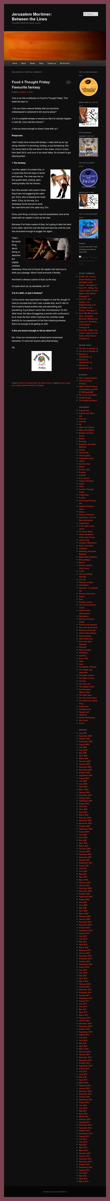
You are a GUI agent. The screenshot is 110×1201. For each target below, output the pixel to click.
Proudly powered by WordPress (55, 1191)
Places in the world (87, 593)
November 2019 (85, 925)
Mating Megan (85, 559)
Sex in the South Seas (88, 627)
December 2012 (85, 1158)
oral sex (82, 579)
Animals (82, 421)
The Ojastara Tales (86, 686)
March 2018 (83, 981)
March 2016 (83, 1049)
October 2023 (84, 798)
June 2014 (83, 1108)
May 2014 (83, 1111)
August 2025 (84, 744)
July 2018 (83, 970)
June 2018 (83, 972)
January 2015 (84, 1088)
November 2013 (85, 1128)
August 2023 (84, 803)
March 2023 (83, 815)
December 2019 (85, 922)
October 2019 (84, 927)
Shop (41, 63)
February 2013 (85, 1153)
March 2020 (83, 913)
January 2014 (84, 1122)
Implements (84, 523)
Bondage (82, 441)
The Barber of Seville (87, 667)
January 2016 (84, 1054)
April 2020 (83, 910)
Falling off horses (86, 481)
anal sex (62, 383)
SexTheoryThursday (87, 630)
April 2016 (83, 1046)
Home (14, 63)
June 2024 (83, 783)
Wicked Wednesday (87, 717)
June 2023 (83, 809)
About (23, 63)
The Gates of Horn (86, 675)
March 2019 (83, 947)
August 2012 (84, 1170)
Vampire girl (84, 712)
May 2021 (83, 874)
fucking (82, 497)
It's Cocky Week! (86, 531)
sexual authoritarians (87, 633)
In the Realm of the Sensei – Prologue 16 (88, 324)
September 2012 (85, 1167)
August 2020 (84, 899)
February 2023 (85, 817)
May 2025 (83, 753)
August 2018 (84, 967)
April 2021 (83, 876)
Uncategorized (85, 709)
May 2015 (83, 1077)
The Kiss (82, 681)
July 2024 (83, 781)
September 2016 (85, 1032)
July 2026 (83, 733)
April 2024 (83, 786)
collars (82, 461)
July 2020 (83, 902)
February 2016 (85, 1051)
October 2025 (84, 738)
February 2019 (85, 950)
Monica (82, 562)
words (81, 723)
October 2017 (84, 995)
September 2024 (85, 775)
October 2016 (84, 1029)
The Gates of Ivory (45, 383)
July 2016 (83, 1037)
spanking (83, 655)
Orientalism (84, 585)
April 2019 (83, 944)
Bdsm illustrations (86, 430)
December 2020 (85, 888)
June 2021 (83, 871)
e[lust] (81, 466)
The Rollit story (85, 695)
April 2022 (83, 843)
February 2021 (85, 882)
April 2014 (83, 1113)
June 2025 (83, 750)
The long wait (84, 684)
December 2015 (85, 1057)
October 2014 (84, 1096)
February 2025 (85, 761)
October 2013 (84, 1130)
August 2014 (84, 1102)
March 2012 (83, 1181)
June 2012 (83, 1173)
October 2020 (84, 893)
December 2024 (85, 767)
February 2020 (85, 916)
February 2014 (85, 1119)
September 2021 (85, 862)
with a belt (83, 720)
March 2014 (83, 1116)
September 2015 (85, 1065)
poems (82, 596)
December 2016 (85, 1023)
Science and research (88, 624)
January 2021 (84, 885)
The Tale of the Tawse (88, 698)
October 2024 (84, 772)
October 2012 (84, 1164)
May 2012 (83, 1175)
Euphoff (82, 475)
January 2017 (84, 1020)
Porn (81, 599)
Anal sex (82, 418)
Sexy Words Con (86, 638)
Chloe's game (84, 455)
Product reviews (85, 602)
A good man (84, 410)
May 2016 (83, 1043)
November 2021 (85, 857)
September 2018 (85, 964)
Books (32, 63)
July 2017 (83, 1003)
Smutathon (83, 652)
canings (18, 385)
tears (81, 664)
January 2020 (84, 919)
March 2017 (83, 1015)
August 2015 (84, 1068)
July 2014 (83, 1105)
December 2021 (85, 854)
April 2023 (83, 812)
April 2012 (83, 1178)
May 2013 (83, 1144)
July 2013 (83, 1139)
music (81, 571)
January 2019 (84, 953)
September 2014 (85, 1099)
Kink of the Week (86, 545)
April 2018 (83, 978)
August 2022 (84, 831)
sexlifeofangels (85, 397)
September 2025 (85, 741)
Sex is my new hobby (88, 395)
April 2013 (83, 1147)
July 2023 (83, 806)
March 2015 (83, 1082)
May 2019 (83, 941)
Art (80, 424)
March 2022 (83, 846)
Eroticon (82, 472)
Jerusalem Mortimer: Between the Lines (32, 16)
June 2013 (83, 1142)
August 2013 (84, 1136)
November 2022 (85, 823)
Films (81, 486)
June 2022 (83, 837)
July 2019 (83, 936)
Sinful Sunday (85, 650)
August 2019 (84, 933)
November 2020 (85, 891)
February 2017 (85, 1018)
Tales (81, 661)
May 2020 (83, 908)
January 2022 (84, 851)
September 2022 (85, 829)
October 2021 (84, 860)
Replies (40, 385)
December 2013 (85, 1125)
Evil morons (84, 478)
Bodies (82, 438)
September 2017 (85, 998)
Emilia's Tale (84, 469)
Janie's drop (84, 540)
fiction (81, 483)
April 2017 (83, 1012)
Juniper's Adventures (88, 542)
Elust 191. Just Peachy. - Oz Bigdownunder (85, 302)
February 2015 (85, 1085)
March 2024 (83, 789)
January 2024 (84, 792)
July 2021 (83, 868)
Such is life (83, 658)
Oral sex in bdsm (86, 582)
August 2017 (84, 1001)
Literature (83, 548)
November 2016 (85, 1026)
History (82, 511)
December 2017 (85, 989)
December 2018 (85, 956)
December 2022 (85, 820)
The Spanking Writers (88, 400)
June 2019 (83, 939)
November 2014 (85, 1094)
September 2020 (85, 896)
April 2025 (83, 755)
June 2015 (83, 1074)
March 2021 (83, 879)
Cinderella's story (86, 458)
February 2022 (85, 848)
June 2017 (83, 1006)
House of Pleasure (86, 514)
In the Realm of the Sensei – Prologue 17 (88, 282)
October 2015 (84, 1063)
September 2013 (85, 1133)
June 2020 (83, 905)
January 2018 (84, 986)
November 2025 (85, 736)
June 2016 (83, 1040)
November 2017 (85, 992)
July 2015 (83, 1071)
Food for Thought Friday (51, 98)
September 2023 (85, 800)
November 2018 (85, 958)
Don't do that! (84, 464)
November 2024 (85, 769)
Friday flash (84, 495)
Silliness (82, 647)
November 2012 (85, 1161)
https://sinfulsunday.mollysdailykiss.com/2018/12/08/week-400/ (88, 389)
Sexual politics (85, 636)
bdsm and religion (86, 427)
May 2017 (83, 1009)
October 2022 (84, 826)
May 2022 (83, 840)
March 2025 (83, 758)
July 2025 (83, 747)
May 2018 (83, 975)
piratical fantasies (29, 385)
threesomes (84, 706)
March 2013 (83, 1150)
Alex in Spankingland (88, 378)
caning (82, 449)
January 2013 (84, 1156)
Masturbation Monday (88, 557)
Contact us (51, 63)
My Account (64, 63)
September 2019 (85, 930)
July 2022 (83, 834)
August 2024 (84, 778)
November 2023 (85, 795)
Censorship (84, 452)
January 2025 (84, 764)
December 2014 (85, 1091)
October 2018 (84, 961)
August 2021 (84, 865)
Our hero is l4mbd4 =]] (88, 348)
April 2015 (83, 1079)
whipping (83, 714)
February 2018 (85, 984)
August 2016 (84, 1034)
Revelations (84, 616)
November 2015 (85, 1060)
